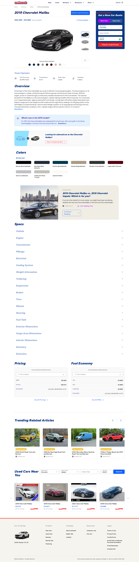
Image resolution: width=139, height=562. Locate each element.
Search (119, 472)
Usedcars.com (91, 530)
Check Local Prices (110, 45)
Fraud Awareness (112, 545)
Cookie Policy (111, 537)
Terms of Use (111, 530)
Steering (20, 313)
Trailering (21, 278)
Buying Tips (49, 540)
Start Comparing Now (55, 142)
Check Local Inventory (80, 13)
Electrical (21, 258)
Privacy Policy (111, 534)
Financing (49, 544)
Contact (68, 537)
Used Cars (116, 21)
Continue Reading (67, 213)
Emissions (21, 353)
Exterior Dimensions (27, 326)
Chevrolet (23, 7)
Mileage (20, 251)
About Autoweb (71, 530)
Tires (18, 299)
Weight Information (26, 272)
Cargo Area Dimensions (28, 333)
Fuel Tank (21, 319)
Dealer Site (69, 534)
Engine (19, 238)
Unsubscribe (111, 549)
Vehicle (20, 231)
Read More (18, 109)
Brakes (19, 292)
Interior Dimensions (26, 340)
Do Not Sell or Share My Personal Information (114, 541)
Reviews (48, 537)
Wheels (20, 306)
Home (15, 7)
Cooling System (24, 265)
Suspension (22, 285)
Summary (21, 347)
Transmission (23, 244)
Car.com (89, 534)
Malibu (32, 7)
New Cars (104, 21)
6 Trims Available (82, 20)
